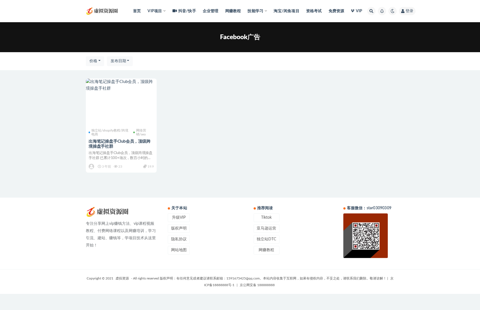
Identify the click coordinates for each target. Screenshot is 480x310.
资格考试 (314, 11)
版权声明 (179, 228)
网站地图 (179, 250)
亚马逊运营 (266, 228)
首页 (137, 11)
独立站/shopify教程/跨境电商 (109, 132)
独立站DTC (266, 239)
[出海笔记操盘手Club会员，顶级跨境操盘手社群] (121, 85)
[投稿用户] (92, 166)
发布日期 (118, 61)
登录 (409, 11)
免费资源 (336, 11)
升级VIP (179, 218)
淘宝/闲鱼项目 (286, 11)
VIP (359, 11)
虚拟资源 (122, 278)
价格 (93, 61)
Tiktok (266, 218)
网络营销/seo (141, 132)
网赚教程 (233, 11)
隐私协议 (179, 239)
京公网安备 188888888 (257, 285)
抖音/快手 (187, 11)
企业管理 (211, 11)
